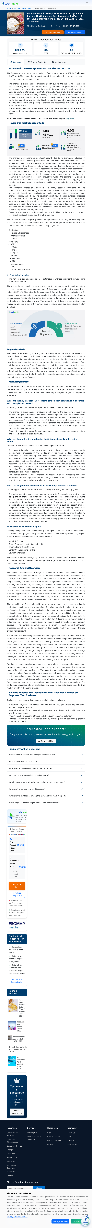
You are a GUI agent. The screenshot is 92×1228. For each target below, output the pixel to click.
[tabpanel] (46, 395)
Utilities (10, 1176)
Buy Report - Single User (13, 846)
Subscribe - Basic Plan (14, 863)
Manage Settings (60, 1221)
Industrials (11, 1161)
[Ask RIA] (85, 1221)
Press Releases (53, 1137)
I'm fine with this (80, 1221)
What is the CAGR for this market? (23, 761)
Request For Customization (17, 980)
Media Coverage (54, 1140)
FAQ (69, 1137)
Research (51, 1144)
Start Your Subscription (17, 1112)
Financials (11, 1154)
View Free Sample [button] (74, 32)
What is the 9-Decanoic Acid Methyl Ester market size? (32, 754)
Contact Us (72, 1144)
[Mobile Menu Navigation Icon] (87, 3)
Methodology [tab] (60, 62)
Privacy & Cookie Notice (17, 1217)
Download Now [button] (47, 741)
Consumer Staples (14, 1146)
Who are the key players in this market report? (29, 775)
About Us (71, 1133)
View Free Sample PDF (17, 894)
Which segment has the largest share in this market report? (34, 803)
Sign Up (39, 1188)
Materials (11, 1172)
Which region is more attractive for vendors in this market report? (37, 782)
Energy (10, 1150)
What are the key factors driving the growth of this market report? (37, 796)
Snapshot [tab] (17, 62)
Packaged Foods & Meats (23, 8)
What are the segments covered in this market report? (32, 768)
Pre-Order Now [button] (54, 32)
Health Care (12, 1157)
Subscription (32, 1133)
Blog (49, 1133)
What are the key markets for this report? (27, 789)
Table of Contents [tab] (38, 62)
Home (9, 8)
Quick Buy (18, 885)
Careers (71, 1140)
